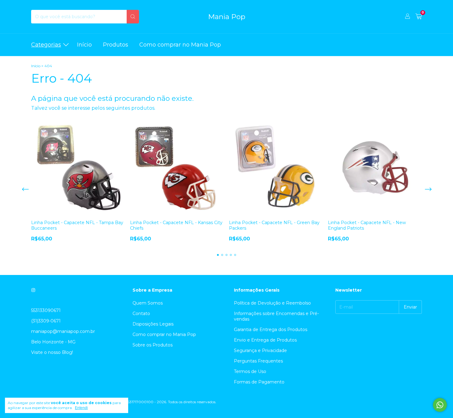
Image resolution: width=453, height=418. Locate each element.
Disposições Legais (153, 324)
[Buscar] (133, 16)
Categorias (46, 44)
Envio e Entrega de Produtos (265, 340)
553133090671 (46, 310)
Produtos (115, 44)
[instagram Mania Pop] (33, 290)
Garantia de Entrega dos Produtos (270, 329)
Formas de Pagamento (259, 382)
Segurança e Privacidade (260, 350)
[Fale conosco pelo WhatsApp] (440, 405)
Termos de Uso (250, 371)
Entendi (81, 408)
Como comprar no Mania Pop (180, 44)
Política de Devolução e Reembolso (272, 303)
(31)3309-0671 (46, 321)
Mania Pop (226, 16)
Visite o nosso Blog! (52, 352)
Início (84, 44)
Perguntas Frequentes (258, 361)
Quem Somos (148, 303)
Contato (141, 313)
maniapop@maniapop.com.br (63, 331)
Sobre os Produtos (153, 345)
